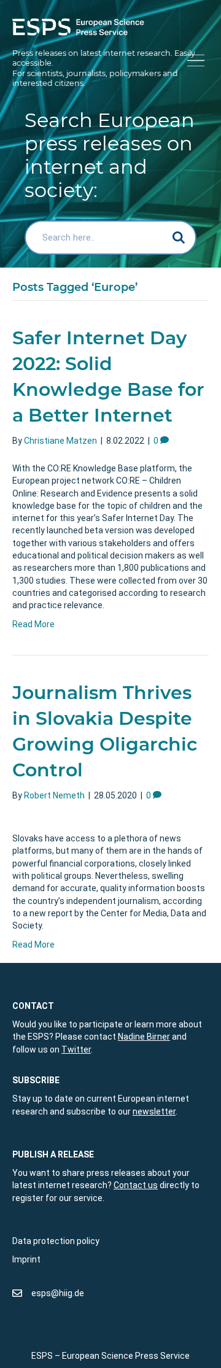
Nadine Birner (144, 1036)
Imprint (26, 1259)
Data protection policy (55, 1241)
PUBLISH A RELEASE (53, 1154)
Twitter (76, 1049)
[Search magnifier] (179, 237)
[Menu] (194, 61)
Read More (33, 624)
